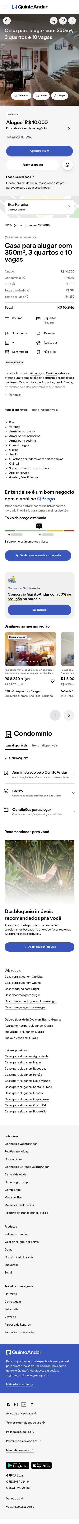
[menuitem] (11, 225)
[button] (39, 774)
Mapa (62, 96)
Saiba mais (39, 610)
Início (8, 225)
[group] (30, 666)
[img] (30, 649)
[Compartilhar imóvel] (54, 21)
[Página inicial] (30, 7)
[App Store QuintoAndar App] (41, 1465)
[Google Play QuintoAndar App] (18, 1465)
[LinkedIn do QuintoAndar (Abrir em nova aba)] (31, 1404)
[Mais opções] (72, 21)
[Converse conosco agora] (67, 165)
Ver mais (15, 395)
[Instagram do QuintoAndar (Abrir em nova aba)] (16, 1404)
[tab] (16, 410)
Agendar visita (39, 151)
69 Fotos (23, 96)
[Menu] (5, 7)
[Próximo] (69, 715)
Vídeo (43, 96)
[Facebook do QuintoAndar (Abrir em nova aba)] (8, 1404)
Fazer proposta (32, 165)
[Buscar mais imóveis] (7, 21)
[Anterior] (55, 715)
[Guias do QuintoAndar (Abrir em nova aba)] (23, 1404)
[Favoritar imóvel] (63, 21)
